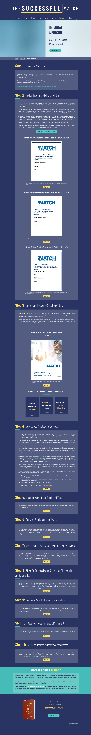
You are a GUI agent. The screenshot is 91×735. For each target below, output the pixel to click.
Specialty (22, 59)
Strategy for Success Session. (36, 686)
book (22, 471)
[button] (53, 18)
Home (16, 59)
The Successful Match (37, 458)
